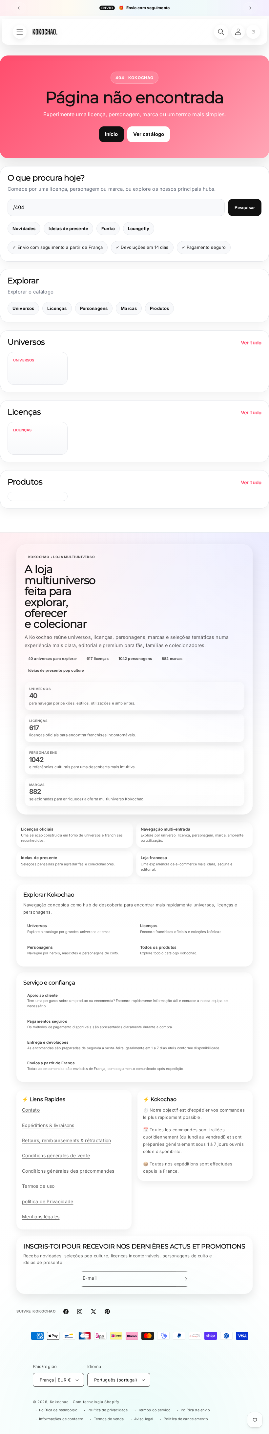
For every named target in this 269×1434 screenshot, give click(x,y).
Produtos (159, 308)
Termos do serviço (154, 1410)
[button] (253, 32)
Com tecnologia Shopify (96, 1402)
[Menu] (20, 32)
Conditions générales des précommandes (68, 1171)
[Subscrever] (184, 1279)
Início (111, 134)
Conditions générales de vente (56, 1155)
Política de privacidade (108, 1410)
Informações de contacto (61, 1419)
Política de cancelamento (186, 1419)
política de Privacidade (47, 1201)
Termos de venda (109, 1419)
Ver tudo (251, 342)
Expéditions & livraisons (48, 1125)
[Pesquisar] (221, 32)
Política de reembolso (58, 1410)
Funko (108, 228)
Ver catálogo (148, 134)
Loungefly (138, 228)
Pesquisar (245, 207)
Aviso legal (143, 1419)
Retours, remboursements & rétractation (66, 1140)
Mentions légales (40, 1216)
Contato (31, 1110)
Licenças (57, 308)
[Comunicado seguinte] (250, 7)
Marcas (129, 308)
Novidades (23, 228)
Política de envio (195, 1410)
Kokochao (59, 1402)
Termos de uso (38, 1186)
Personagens (94, 308)
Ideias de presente (68, 228)
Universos (23, 308)
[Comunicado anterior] (18, 7)
